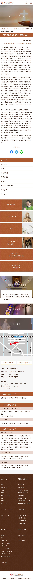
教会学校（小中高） (6, 556)
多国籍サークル (6, 554)
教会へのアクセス (22, 535)
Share (11, 152)
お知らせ (4, 164)
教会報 (3, 181)
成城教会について (24, 479)
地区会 (2, 538)
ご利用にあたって (22, 540)
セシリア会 (5, 546)
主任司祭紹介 (21, 485)
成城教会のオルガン (23, 498)
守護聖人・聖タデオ (23, 493)
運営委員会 (4, 535)
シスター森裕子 (22, 523)
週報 (2, 168)
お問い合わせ (22, 529)
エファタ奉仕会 (6, 548)
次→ (18, 147)
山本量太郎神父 (22, 520)
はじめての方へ (6, 509)
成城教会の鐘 (21, 495)
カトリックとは (5, 515)
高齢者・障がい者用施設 (24, 503)
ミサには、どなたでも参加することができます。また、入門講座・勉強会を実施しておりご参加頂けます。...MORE (16, 297)
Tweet (16, 152)
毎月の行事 (4, 173)
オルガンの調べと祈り (24, 501)
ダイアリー (4, 194)
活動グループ (4, 540)
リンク (19, 538)
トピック (4, 190)
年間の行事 (4, 177)
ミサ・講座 (22, 509)
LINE (21, 152)
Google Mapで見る (24, 363)
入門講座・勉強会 (22, 518)
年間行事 (3, 490)
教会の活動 (5, 529)
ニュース (4, 479)
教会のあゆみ (21, 487)
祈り (3, 518)
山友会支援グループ (7, 551)
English (4, 562)
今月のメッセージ (7, 185)
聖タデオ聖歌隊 (6, 543)
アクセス (26, 3)
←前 (14, 147)
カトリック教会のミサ (23, 515)
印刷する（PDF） (8, 363)
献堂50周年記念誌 (23, 490)
